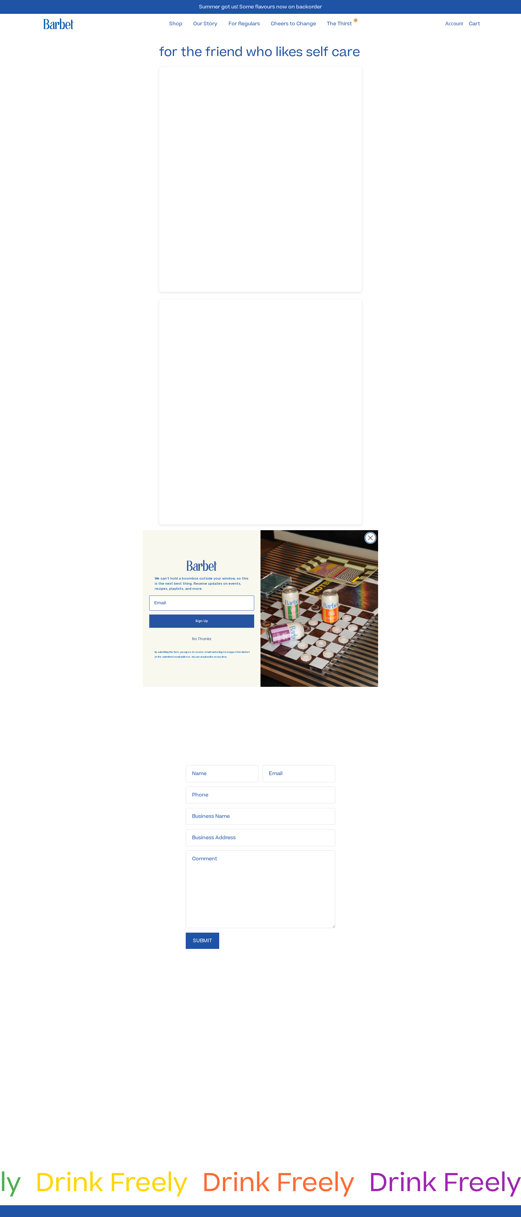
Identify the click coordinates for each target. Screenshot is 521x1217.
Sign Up (201, 621)
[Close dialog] (370, 538)
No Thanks (201, 638)
